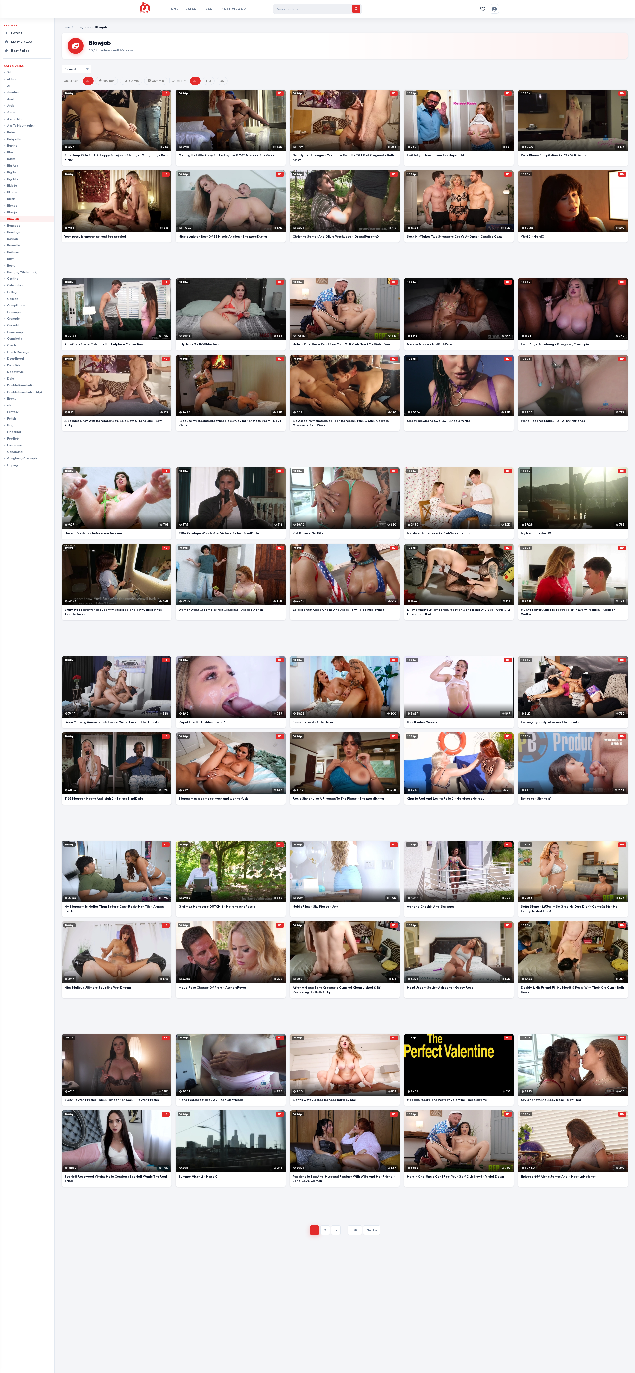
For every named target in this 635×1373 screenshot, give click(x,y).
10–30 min (131, 81)
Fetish (11, 418)
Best (209, 9)
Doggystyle (15, 372)
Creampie (14, 312)
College (12, 299)
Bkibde (12, 185)
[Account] (494, 9)
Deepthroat (15, 358)
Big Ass (12, 165)
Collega (12, 292)
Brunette (13, 245)
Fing (10, 425)
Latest (192, 9)
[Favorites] (483, 9)
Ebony (11, 398)
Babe (11, 132)
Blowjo (12, 212)
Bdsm (11, 159)
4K (222, 81)
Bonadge (13, 225)
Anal (10, 99)
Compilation (16, 305)
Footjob (13, 438)
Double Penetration (21, 385)
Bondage (13, 232)
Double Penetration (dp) (24, 392)
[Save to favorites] (67, 95)
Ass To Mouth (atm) (21, 125)
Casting (12, 278)
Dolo (10, 378)
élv (9, 405)
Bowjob (12, 239)
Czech (11, 345)
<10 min (108, 81)
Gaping (12, 465)
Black (11, 199)
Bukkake (13, 252)
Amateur (13, 92)
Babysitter (14, 139)
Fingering (14, 432)
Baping (12, 145)
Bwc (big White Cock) (22, 272)
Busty (11, 265)
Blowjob (13, 219)
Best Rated (20, 51)
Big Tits (12, 179)
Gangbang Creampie (22, 458)
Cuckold (13, 325)
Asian (11, 112)
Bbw (10, 152)
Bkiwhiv (12, 192)
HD (208, 81)
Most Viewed (233, 9)
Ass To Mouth (16, 119)
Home (173, 9)
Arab (10, 105)
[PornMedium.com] (149, 8)
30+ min (158, 81)
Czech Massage (18, 352)
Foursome (14, 445)
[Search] (356, 9)
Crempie (13, 318)
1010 (354, 1230)
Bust (10, 259)
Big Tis (12, 172)
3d (9, 72)
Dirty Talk (13, 365)
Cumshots (14, 338)
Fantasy (12, 412)
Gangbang (15, 452)
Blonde (12, 205)
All (88, 81)
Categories (82, 27)
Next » (372, 1230)
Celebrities (15, 285)
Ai (8, 86)
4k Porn (12, 79)
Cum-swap (15, 332)
